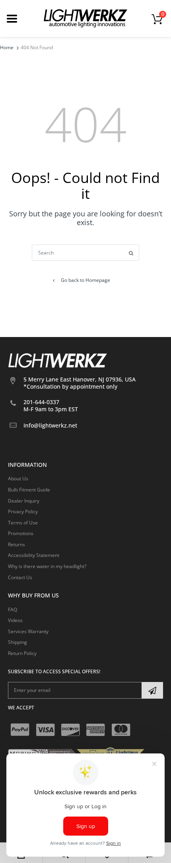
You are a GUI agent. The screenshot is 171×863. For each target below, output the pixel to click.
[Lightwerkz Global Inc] (85, 18)
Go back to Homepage (85, 280)
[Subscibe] (152, 690)
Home (7, 47)
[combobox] (85, 253)
